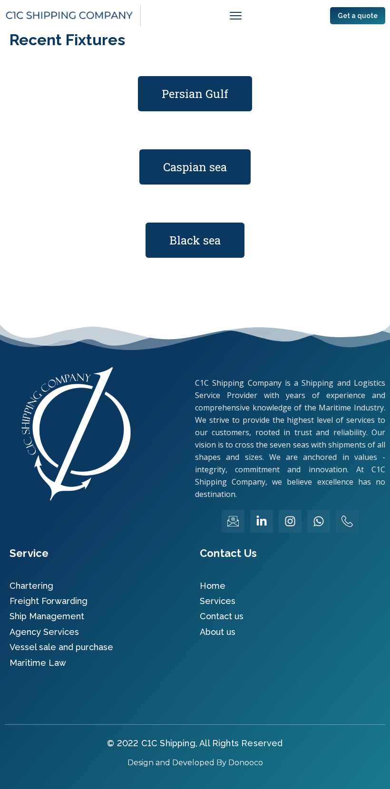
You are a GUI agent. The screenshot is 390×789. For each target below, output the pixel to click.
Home (212, 586)
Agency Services (44, 632)
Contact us (222, 616)
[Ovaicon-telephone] (347, 521)
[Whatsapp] (318, 521)
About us (217, 632)
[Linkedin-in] (261, 521)
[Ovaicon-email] (233, 521)
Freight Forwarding (49, 601)
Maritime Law (38, 663)
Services (217, 601)
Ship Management (47, 616)
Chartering (31, 586)
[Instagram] (290, 521)
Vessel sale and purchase (61, 647)
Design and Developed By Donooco (195, 762)
